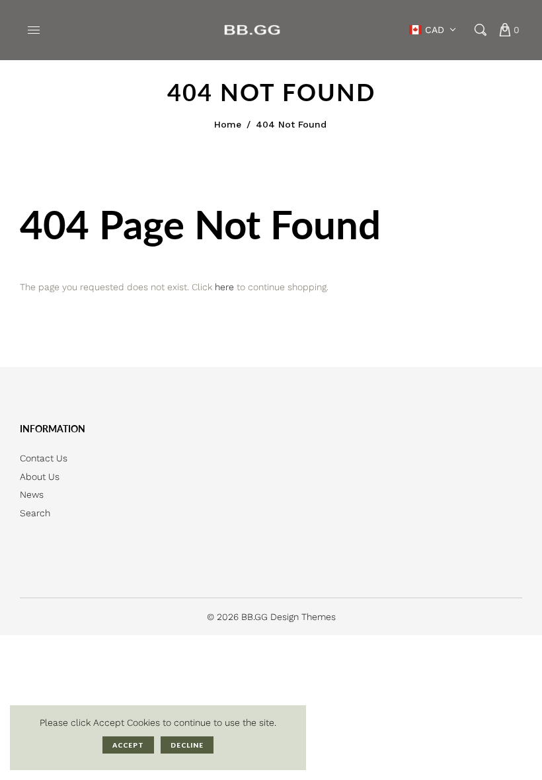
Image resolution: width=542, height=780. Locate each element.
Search (35, 513)
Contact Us (43, 458)
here (224, 287)
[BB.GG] (252, 29)
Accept (128, 745)
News (32, 494)
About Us (39, 476)
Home (227, 124)
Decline (187, 745)
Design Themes (303, 616)
